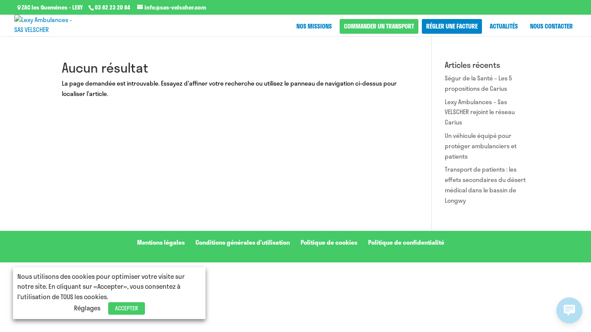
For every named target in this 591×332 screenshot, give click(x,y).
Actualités (504, 26)
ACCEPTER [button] (126, 308)
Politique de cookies (329, 242)
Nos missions (314, 26)
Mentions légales (161, 242)
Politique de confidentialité (406, 242)
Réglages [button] (87, 308)
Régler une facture (452, 26)
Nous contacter (551, 26)
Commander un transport (379, 26)
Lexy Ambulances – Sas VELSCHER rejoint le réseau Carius (480, 112)
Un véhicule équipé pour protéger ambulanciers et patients (481, 146)
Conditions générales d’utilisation (243, 242)
